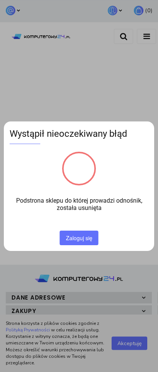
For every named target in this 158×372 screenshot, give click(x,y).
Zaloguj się (79, 238)
